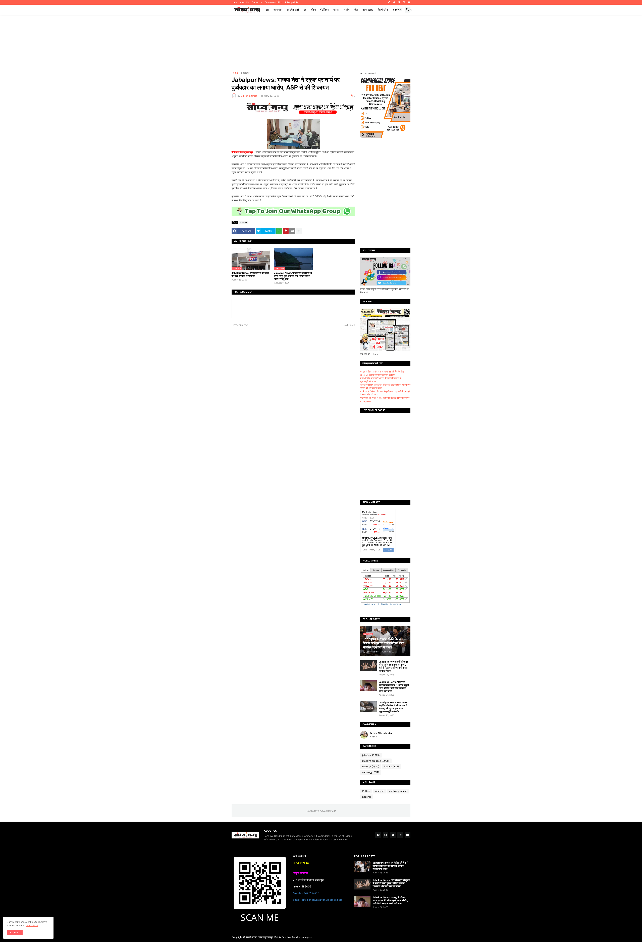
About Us (244, 2)
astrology (370, 772)
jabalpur (245, 73)
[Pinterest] (286, 231)
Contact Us (257, 2)
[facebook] (389, 2)
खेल (356, 9)
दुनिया (313, 9)
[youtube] (409, 2)
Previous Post (240, 324)
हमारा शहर (278, 9)
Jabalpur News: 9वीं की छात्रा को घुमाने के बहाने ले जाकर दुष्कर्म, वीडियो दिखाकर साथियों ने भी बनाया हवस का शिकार (393, 666)
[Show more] (299, 231)
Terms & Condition (273, 2)
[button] (399, 9)
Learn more (32, 925)
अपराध (336, 9)
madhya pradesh (376, 760)
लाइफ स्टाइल (367, 9)
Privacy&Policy (292, 2)
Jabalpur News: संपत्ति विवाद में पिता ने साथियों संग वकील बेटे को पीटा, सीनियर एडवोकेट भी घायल (390, 865)
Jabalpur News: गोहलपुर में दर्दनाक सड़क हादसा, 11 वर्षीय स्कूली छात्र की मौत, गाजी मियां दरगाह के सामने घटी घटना (394, 686)
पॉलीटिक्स (324, 9)
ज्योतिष (347, 9)
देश (304, 9)
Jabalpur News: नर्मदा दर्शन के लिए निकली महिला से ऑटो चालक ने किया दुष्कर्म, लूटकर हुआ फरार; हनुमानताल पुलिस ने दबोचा (393, 707)
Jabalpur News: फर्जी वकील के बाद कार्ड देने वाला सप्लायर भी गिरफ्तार (250, 274)
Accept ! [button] (14, 932)
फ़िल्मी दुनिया (383, 9)
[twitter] (399, 2)
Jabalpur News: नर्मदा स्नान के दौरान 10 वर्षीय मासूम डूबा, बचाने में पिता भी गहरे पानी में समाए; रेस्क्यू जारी (293, 275)
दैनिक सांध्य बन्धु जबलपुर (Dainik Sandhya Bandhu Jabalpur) (282, 937)
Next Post (348, 324)
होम (267, 9)
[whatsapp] (394, 2)
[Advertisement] (321, 43)
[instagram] (404, 2)
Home (234, 2)
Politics (391, 766)
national (370, 766)
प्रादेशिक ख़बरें (293, 9)
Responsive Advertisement (321, 810)
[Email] (292, 231)
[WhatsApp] (279, 231)
